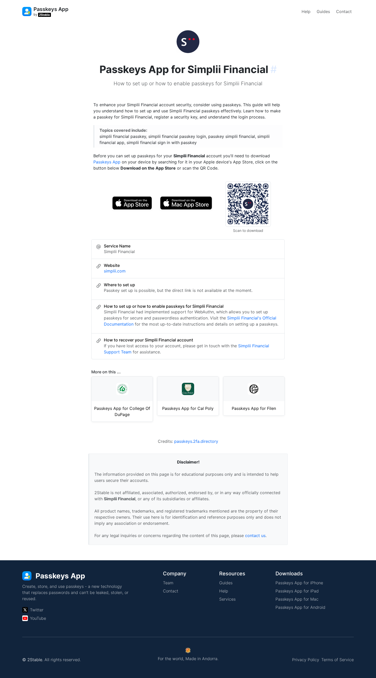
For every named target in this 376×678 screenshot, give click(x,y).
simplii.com (115, 270)
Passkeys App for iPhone (299, 582)
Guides (323, 11)
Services (227, 599)
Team (168, 582)
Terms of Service (337, 659)
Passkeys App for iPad (297, 590)
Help (306, 11)
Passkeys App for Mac (296, 599)
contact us (255, 535)
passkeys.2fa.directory (196, 441)
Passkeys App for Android (300, 607)
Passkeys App (106, 161)
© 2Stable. (32, 659)
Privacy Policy (305, 659)
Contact (344, 11)
